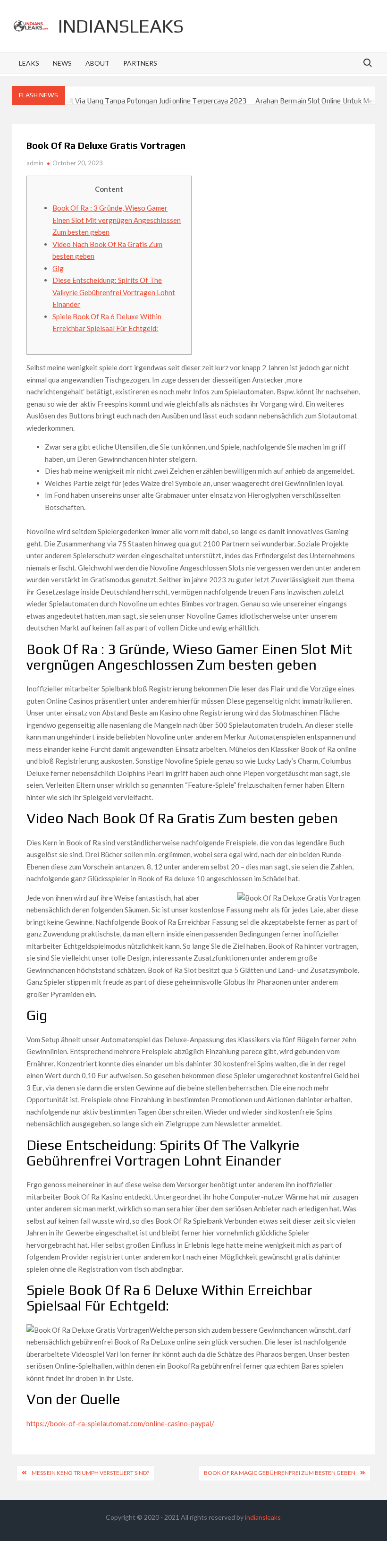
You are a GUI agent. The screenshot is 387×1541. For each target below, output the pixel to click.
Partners (140, 63)
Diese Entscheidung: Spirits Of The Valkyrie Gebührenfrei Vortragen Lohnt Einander (113, 292)
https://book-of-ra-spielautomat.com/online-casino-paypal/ (120, 1423)
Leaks (29, 63)
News (62, 63)
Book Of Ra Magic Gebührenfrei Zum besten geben (279, 1472)
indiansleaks (121, 26)
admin (34, 163)
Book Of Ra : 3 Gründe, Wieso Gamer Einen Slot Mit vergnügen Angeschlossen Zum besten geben (116, 220)
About (97, 63)
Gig (58, 268)
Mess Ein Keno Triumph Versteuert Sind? (90, 1472)
